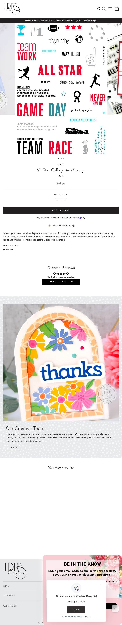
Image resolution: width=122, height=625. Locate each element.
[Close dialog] (118, 558)
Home (60, 164)
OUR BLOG (13, 447)
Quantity (61, 194)
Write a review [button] (61, 281)
